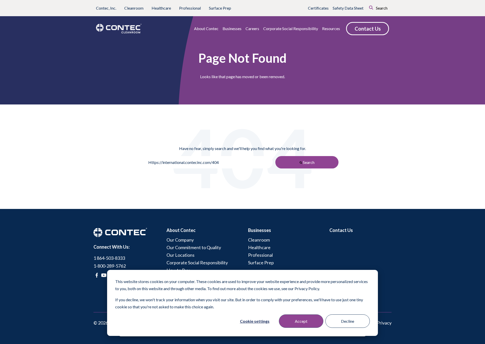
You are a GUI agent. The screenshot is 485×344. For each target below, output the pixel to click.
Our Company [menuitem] (180, 240)
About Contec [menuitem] (181, 230)
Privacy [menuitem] (384, 322)
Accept (301, 321)
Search (381, 8)
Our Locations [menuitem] (180, 255)
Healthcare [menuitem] (259, 247)
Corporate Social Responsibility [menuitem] (197, 262)
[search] (364, 7)
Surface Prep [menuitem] (261, 262)
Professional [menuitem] (260, 255)
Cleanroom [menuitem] (259, 240)
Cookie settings (255, 321)
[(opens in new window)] (96, 275)
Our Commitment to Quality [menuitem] (193, 247)
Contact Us (368, 29)
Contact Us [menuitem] (341, 230)
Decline (347, 321)
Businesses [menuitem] (259, 230)
